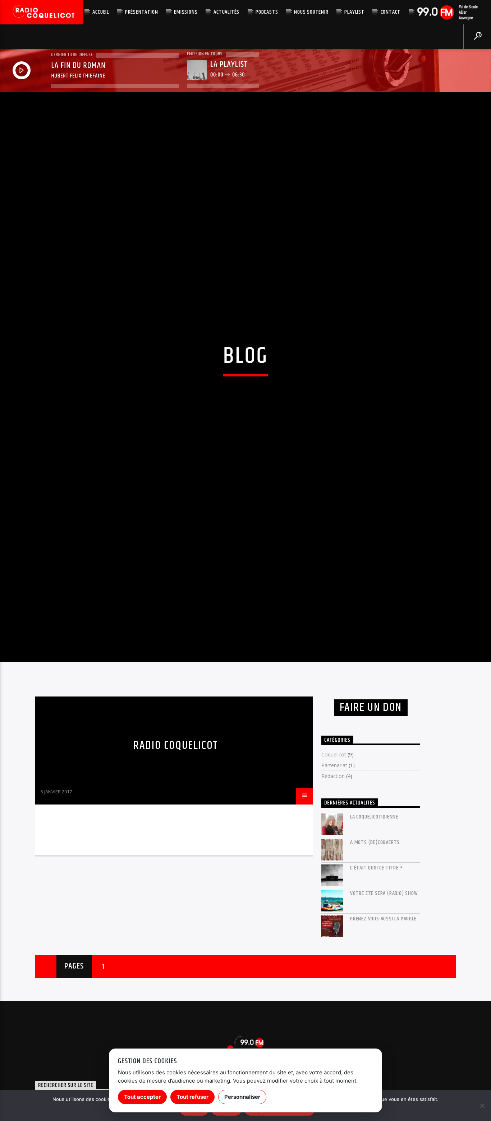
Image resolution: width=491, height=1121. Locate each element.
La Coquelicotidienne (374, 869)
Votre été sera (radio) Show (384, 945)
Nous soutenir (311, 12)
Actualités (226, 12)
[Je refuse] (482, 1105)
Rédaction (333, 828)
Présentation (141, 12)
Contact (391, 12)
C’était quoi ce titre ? (376, 920)
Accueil (100, 12)
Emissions (185, 12)
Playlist (354, 12)
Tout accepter (142, 1096)
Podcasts (267, 12)
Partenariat (334, 818)
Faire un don (371, 760)
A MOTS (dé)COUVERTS (375, 894)
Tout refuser (192, 1096)
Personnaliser (242, 1096)
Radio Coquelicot (175, 798)
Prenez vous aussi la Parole (383, 971)
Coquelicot (333, 807)
